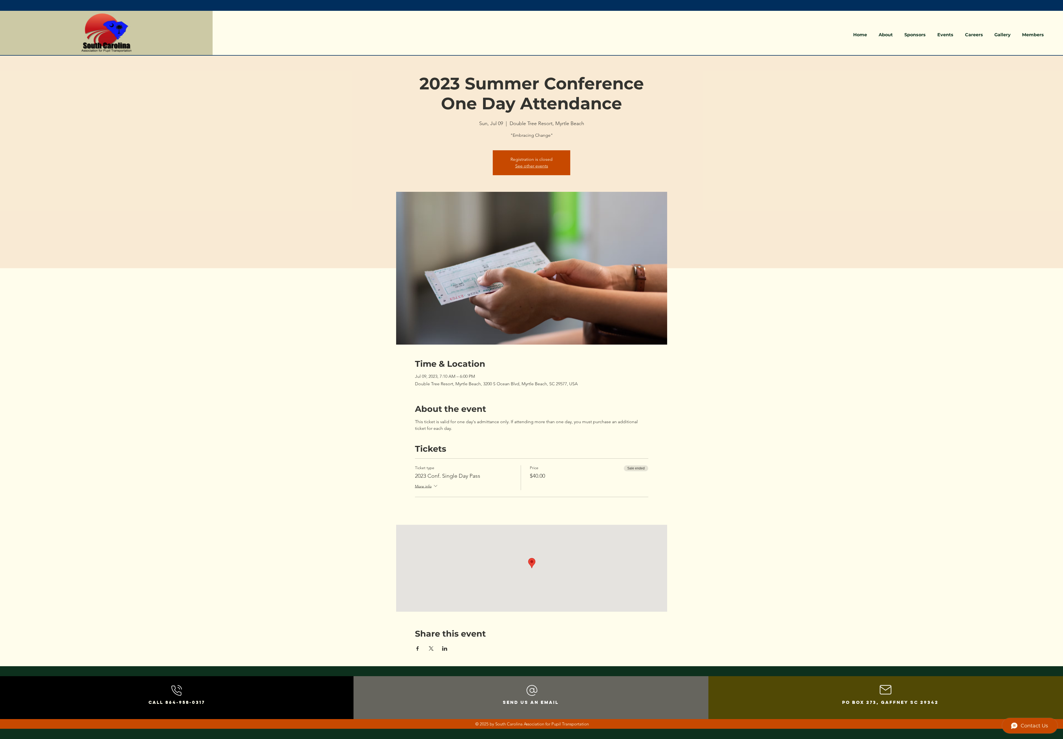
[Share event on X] (431, 648)
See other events (531, 166)
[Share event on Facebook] (417, 648)
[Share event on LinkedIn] (444, 648)
